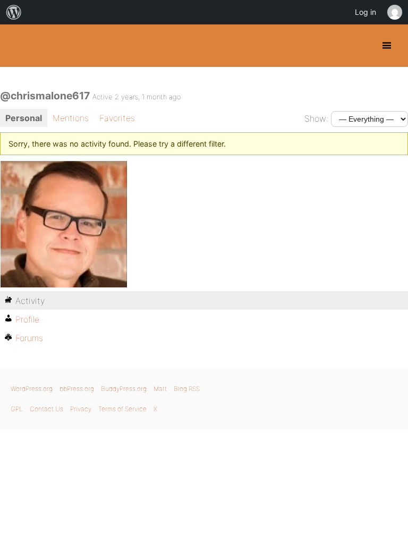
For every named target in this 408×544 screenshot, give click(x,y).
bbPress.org (77, 389)
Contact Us (46, 409)
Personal (23, 118)
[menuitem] (14, 12)
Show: (316, 118)
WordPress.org (32, 389)
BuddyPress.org (17, 45)
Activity (30, 300)
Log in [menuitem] (365, 11)
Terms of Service (122, 409)
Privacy (80, 409)
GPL (17, 409)
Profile (27, 319)
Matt (160, 389)
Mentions (71, 118)
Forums (29, 338)
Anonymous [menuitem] (394, 12)
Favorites (117, 118)
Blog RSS (187, 389)
